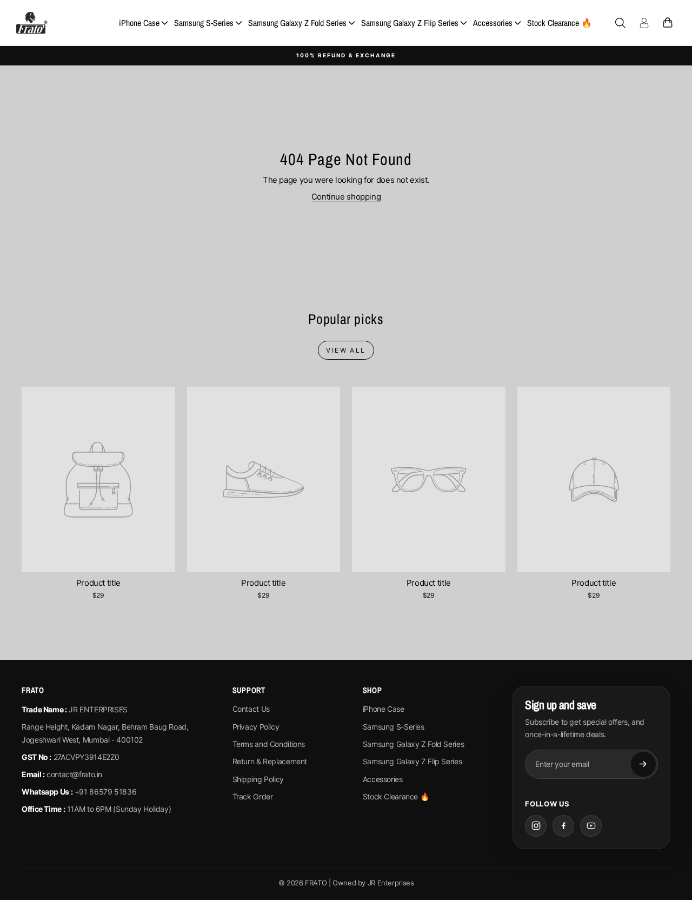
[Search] (620, 23)
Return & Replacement (270, 761)
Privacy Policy (256, 726)
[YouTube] (591, 826)
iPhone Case (139, 23)
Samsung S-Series (204, 23)
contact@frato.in (74, 774)
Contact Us (251, 708)
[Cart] (667, 23)
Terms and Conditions (268, 744)
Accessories (493, 23)
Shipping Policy (258, 779)
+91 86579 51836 (105, 791)
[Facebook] (563, 826)
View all (345, 350)
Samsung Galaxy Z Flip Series (409, 23)
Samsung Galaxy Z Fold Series (297, 23)
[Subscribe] (643, 764)
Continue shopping (346, 196)
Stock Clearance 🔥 (559, 23)
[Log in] (644, 23)
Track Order (252, 796)
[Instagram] (536, 826)
